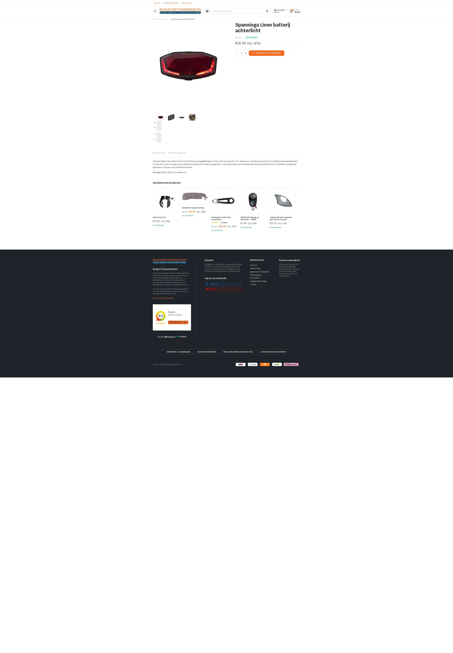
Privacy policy (186, 3)
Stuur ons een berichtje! (163, 298)
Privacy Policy (255, 268)
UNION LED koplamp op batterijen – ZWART (250, 218)
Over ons (157, 3)
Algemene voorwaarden (259, 272)
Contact (253, 284)
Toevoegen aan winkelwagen (268, 53)
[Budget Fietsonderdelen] (180, 11)
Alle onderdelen (164, 19)
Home (155, 19)
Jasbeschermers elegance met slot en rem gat (281, 218)
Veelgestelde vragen (170, 3)
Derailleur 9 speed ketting (193, 208)
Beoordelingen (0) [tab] (177, 153)
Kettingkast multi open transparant (221, 218)
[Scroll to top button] (448, 648)
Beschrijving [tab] (159, 153)
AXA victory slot (159, 217)
